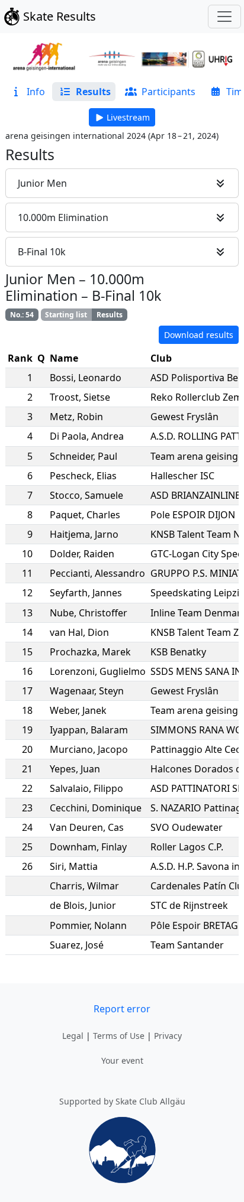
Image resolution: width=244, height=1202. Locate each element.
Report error (122, 1008)
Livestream (128, 117)
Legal (73, 1035)
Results (110, 315)
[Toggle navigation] (224, 16)
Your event (122, 1060)
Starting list (66, 315)
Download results (198, 334)
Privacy (168, 1035)
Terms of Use (119, 1035)
